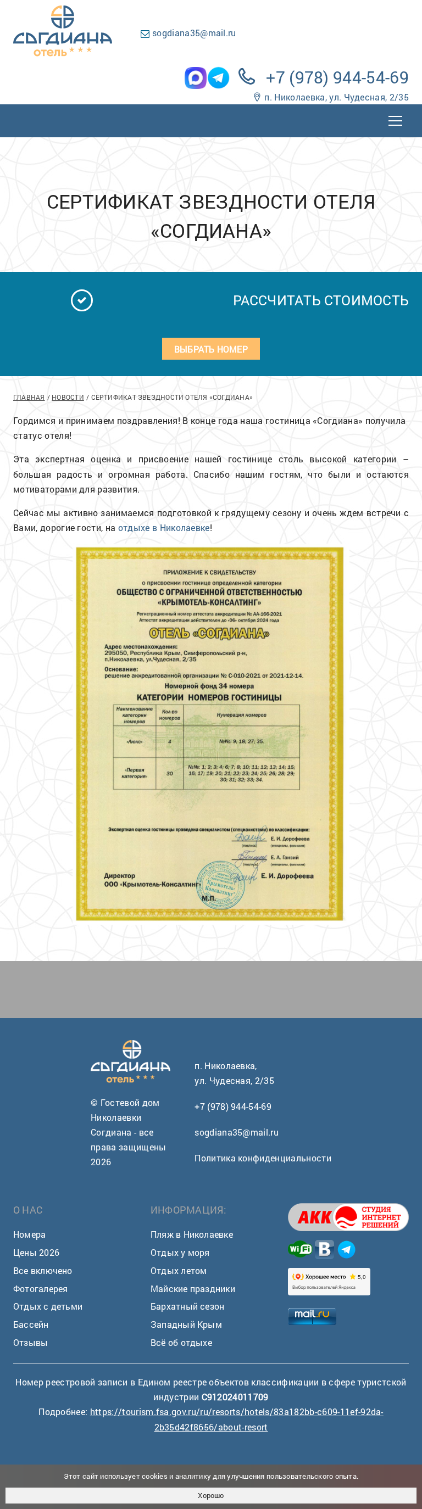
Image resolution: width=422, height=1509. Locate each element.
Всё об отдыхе (181, 1342)
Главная (29, 397)
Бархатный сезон (187, 1306)
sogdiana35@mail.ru (194, 32)
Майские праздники (193, 1288)
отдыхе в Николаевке (164, 527)
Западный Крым (186, 1324)
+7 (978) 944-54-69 (337, 77)
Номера (29, 1234)
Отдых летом (179, 1270)
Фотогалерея (40, 1288)
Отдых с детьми (47, 1306)
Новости (68, 397)
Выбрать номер (211, 349)
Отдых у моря (180, 1252)
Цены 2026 (36, 1252)
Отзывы (30, 1342)
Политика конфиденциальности (263, 1158)
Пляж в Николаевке (192, 1234)
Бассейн (31, 1324)
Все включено (43, 1270)
